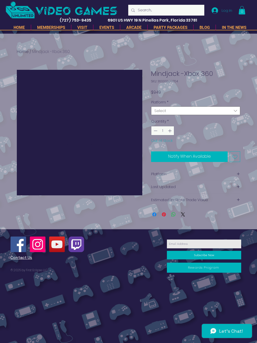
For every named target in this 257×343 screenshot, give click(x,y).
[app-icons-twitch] (76, 244)
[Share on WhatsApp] (173, 214)
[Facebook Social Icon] (18, 244)
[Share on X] (183, 214)
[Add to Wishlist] (235, 156)
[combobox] (195, 110)
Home (23, 51)
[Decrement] (155, 130)
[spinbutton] (162, 130)
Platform (159, 102)
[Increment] (170, 130)
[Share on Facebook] (154, 214)
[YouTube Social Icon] (57, 244)
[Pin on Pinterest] (164, 214)
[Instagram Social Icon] (37, 244)
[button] (241, 10)
